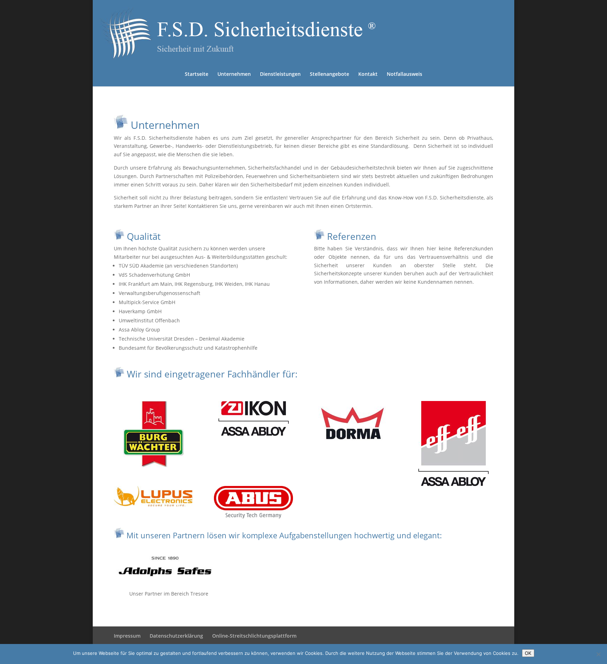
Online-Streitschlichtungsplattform (254, 635)
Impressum (127, 635)
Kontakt (368, 74)
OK (528, 653)
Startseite (196, 74)
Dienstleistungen (280, 74)
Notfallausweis (404, 74)
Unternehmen (234, 74)
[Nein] (598, 654)
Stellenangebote (329, 74)
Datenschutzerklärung (176, 635)
